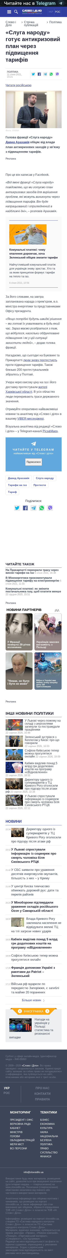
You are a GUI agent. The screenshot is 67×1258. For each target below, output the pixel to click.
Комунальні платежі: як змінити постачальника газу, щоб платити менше (33, 591)
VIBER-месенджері (30, 418)
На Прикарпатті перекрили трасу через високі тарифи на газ (32, 571)
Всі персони (18, 1148)
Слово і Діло (11, 24)
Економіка (47, 1124)
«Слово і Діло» (30, 1065)
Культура (46, 1128)
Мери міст (17, 1144)
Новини (14, 821)
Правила (42, 1099)
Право (44, 1148)
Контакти (42, 1093)
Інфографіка (33, 1011)
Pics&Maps (50, 431)
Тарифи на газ (17, 485)
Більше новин (31, 1000)
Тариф (12, 491)
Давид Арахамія (17, 142)
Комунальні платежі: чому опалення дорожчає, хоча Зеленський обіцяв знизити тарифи (33, 253)
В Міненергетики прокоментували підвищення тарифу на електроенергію (33, 580)
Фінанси (45, 1156)
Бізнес (44, 1119)
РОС (57, 12)
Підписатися (34, 462)
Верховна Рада (20, 1124)
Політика (55, 22)
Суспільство (49, 1152)
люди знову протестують (40, 360)
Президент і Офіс (21, 1119)
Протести (40, 485)
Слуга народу (45, 478)
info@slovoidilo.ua (33, 1172)
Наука (44, 1132)
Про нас (43, 1088)
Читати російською (18, 85)
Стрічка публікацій (31, 24)
